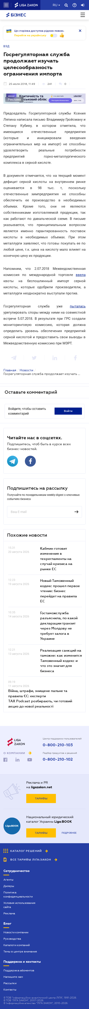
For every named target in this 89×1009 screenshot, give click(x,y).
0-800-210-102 (58, 759)
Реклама (9, 913)
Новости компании (15, 932)
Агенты (8, 879)
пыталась (78, 306)
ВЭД (6, 46)
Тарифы (41, 798)
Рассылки (9, 983)
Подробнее (69, 833)
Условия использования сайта (19, 905)
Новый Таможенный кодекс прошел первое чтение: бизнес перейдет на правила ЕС (60, 590)
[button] (6, 5)
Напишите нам (13, 976)
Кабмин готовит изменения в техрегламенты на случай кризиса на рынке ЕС (56, 558)
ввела (81, 275)
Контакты (9, 989)
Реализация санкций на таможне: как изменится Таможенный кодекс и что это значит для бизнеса (61, 660)
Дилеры (8, 886)
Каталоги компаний (16, 945)
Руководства (12, 938)
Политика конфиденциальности (18, 894)
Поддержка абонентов (18, 970)
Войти (68, 411)
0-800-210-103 (58, 745)
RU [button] (55, 5)
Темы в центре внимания (20, 951)
